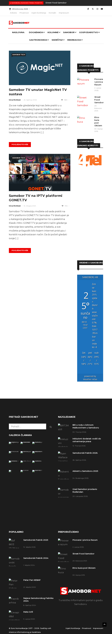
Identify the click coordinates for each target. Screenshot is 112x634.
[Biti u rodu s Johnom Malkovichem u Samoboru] (64, 428)
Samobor (68, 32)
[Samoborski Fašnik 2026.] (64, 459)
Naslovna (18, 32)
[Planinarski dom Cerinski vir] (14, 470)
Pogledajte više (20, 144)
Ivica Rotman (15, 100)
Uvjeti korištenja (38, 13)
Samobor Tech (18, 55)
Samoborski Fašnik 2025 (35, 540)
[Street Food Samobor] (84, 101)
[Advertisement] (90, 214)
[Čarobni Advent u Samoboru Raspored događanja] (37, 451)
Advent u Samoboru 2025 (85, 471)
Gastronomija (38, 40)
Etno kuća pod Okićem (84, 568)
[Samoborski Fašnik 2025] (14, 441)
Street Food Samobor (56, 3)
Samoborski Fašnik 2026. (85, 453)
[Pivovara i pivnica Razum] (84, 83)
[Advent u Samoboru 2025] (64, 477)
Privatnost (24, 13)
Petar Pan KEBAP (32, 580)
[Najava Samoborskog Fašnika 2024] (14, 451)
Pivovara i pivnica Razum (98, 82)
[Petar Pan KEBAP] (37, 441)
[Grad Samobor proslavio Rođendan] (64, 499)
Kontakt (52, 13)
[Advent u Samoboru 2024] (37, 470)
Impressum (64, 13)
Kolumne (53, 32)
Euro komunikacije (19, 628)
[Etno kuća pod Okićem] (84, 121)
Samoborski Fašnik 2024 (35, 558)
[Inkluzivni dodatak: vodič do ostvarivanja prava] (64, 443)
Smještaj (57, 40)
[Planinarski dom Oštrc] (14, 460)
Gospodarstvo (88, 32)
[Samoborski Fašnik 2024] (26, 441)
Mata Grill (28, 612)
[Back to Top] (104, 624)
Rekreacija (74, 40)
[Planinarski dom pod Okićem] (26, 460)
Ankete (13, 13)
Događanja (36, 32)
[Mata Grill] (26, 451)
